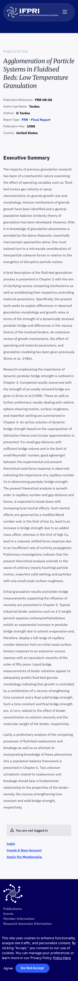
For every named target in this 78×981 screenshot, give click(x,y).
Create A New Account (24, 850)
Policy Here (62, 958)
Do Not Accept (32, 968)
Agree (8, 968)
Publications (12, 909)
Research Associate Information (27, 923)
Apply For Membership (24, 857)
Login (11, 844)
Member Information (19, 919)
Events (8, 914)
